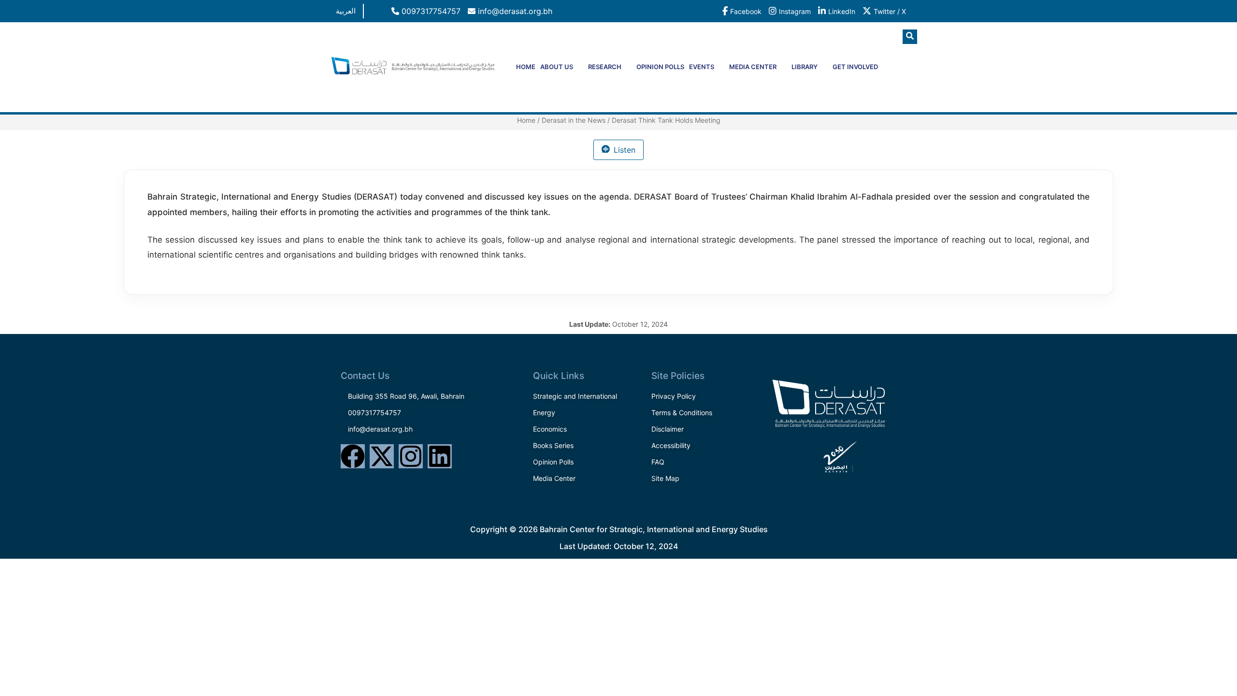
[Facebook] (353, 456)
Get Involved (855, 67)
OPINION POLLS (660, 67)
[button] (910, 36)
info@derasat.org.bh (513, 11)
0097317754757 (429, 11)
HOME (525, 67)
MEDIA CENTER (753, 67)
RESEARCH (604, 67)
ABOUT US (556, 67)
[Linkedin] (440, 456)
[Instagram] (411, 456)
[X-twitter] (382, 456)
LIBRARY (804, 67)
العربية (346, 10)
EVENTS (701, 67)
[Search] (891, 77)
